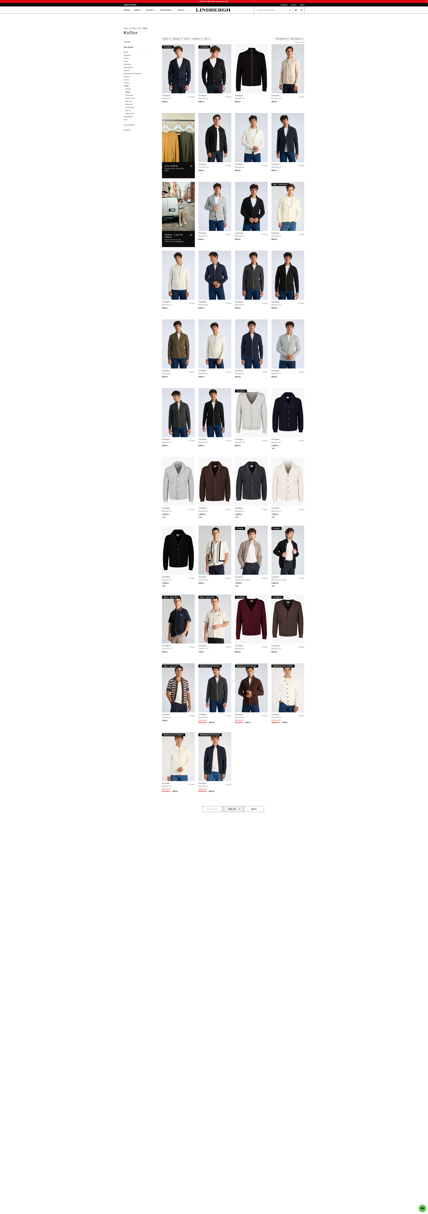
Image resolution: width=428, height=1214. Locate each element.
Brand (302, 5)
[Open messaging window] (422, 1208)
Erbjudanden (165, 10)
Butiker (293, 5)
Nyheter (127, 10)
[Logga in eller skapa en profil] (295, 10)
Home (126, 28)
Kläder (137, 10)
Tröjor (140, 28)
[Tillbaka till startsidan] (213, 10)
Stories (181, 10)
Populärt (150, 10)
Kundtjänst (284, 5)
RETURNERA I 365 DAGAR (132, 5)
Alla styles (132, 28)
